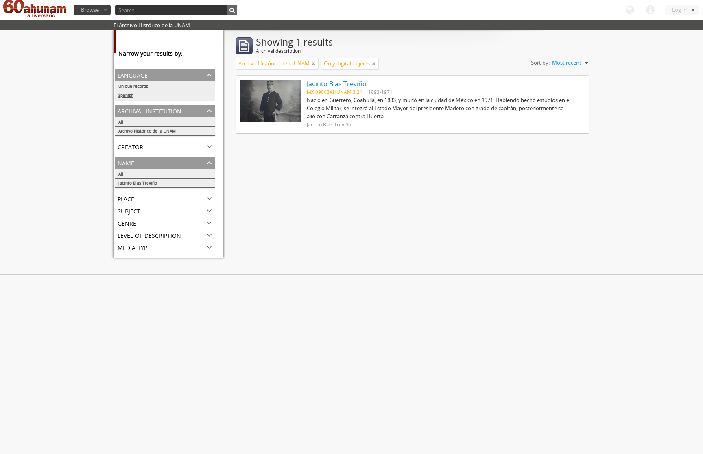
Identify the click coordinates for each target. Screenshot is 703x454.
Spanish (125, 95)
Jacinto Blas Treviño (137, 183)
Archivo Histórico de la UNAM (147, 131)
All (120, 122)
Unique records (133, 86)
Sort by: (540, 62)
